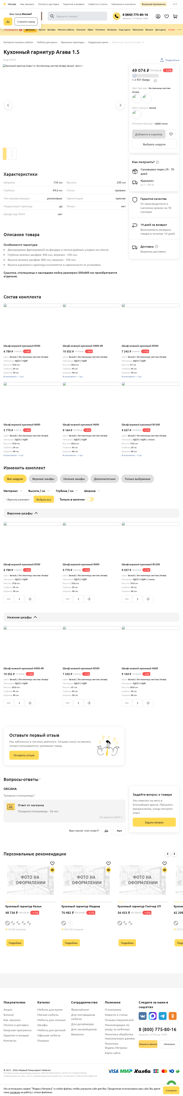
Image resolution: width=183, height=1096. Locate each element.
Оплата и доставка (48, 4)
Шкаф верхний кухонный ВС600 (141, 424)
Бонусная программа (153, 4)
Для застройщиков (84, 1029)
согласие (15, 1092)
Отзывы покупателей (119, 1020)
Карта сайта (112, 1052)
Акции (171, 29)
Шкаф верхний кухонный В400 (22, 424)
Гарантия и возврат (74, 4)
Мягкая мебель (47, 1014)
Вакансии (77, 1034)
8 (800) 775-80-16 (135, 14)
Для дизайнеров (82, 1024)
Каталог (9, 1014)
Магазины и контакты (124, 4)
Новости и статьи (97, 4)
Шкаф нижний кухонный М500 (140, 345)
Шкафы (42, 1025)
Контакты (10, 1040)
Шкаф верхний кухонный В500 (22, 345)
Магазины (169, 1044)
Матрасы (43, 1040)
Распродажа (11, 29)
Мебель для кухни (50, 1009)
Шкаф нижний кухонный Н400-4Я (83, 345)
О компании (113, 1009)
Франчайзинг (80, 1009)
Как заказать (27, 4)
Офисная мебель (48, 1035)
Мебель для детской (51, 1030)
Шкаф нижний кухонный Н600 (81, 424)
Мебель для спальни (51, 1020)
